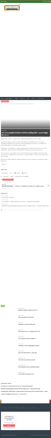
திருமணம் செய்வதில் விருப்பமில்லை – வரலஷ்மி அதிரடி (27, 352)
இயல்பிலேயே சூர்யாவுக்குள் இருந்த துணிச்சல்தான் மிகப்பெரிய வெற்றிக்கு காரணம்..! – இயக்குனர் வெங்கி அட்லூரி (25, 205)
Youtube (35, 407)
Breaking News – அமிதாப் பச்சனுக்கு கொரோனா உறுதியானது (23, 186)
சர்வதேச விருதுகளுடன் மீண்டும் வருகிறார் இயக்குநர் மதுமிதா (28, 367)
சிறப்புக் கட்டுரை (40, 98)
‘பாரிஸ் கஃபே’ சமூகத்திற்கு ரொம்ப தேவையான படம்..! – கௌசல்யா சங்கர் (13, 394)
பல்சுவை (33, 98)
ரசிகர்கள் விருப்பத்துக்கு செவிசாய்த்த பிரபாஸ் (26, 317)
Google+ (19, 407)
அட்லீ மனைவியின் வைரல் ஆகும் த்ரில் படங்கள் (26, 374)
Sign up (9, 425)
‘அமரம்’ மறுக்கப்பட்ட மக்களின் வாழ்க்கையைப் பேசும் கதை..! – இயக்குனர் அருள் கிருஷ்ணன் (21, 201)
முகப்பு (2, 98)
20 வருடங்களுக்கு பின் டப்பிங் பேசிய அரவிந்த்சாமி (26, 338)
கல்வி (28, 98)
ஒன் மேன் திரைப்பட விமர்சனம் (8, 197)
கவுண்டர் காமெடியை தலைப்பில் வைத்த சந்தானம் (26, 359)
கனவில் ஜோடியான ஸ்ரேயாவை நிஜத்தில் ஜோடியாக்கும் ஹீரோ (28, 345)
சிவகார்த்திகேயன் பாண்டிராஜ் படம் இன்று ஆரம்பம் (26, 324)
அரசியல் (16, 98)
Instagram (26, 407)
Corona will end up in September (21, 176)
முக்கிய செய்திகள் (8, 98)
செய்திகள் (5, 179)
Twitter (11, 407)
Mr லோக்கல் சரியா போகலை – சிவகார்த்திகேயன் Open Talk (29, 331)
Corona (11, 176)
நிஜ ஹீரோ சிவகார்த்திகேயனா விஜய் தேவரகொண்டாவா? (28, 310)
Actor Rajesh (5, 176)
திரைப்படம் (23, 98)
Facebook (4, 407)
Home (2, 103)
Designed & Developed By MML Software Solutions (40, 434)
